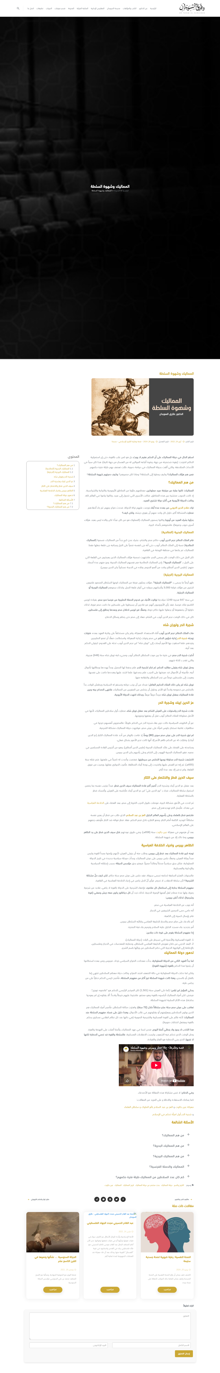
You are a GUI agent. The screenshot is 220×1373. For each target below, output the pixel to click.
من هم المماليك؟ (65, 465)
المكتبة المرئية (82, 8)
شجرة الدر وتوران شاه (63, 476)
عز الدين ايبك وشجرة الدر (62, 481)
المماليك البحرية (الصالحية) (57, 468)
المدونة (71, 8)
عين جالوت (161, 832)
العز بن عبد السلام (135, 815)
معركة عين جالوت (185, 1106)
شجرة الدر (182, 638)
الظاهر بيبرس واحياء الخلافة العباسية (56, 490)
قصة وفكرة (136, 441)
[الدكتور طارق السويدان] (192, 8)
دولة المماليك (166, 1185)
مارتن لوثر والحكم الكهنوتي (40, 1199)
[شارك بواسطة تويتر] (116, 1199)
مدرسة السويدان (113, 8)
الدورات (49, 8)
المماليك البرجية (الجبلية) (58, 472)
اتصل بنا (31, 8)
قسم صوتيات (60, 8)
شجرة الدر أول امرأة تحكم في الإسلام (172, 1114)
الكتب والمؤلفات (129, 8)
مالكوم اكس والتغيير (182, 1199)
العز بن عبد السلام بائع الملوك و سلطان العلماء (148, 1106)
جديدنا (114, 441)
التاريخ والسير (179, 1185)
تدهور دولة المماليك (63, 495)
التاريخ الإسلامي (125, 441)
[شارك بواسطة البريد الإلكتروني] (96, 1199)
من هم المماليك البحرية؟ (58, 506)
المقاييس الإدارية (97, 8)
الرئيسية (153, 8)
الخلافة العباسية (95, 802)
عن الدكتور (143, 8)
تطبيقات (40, 8)
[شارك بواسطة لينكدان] (110, 1199)
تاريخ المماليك (128, 1185)
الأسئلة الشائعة (66, 500)
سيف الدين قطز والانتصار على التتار (57, 486)
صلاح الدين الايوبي (179, 507)
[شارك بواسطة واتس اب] (103, 1199)
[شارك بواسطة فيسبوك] (123, 1199)
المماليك (118, 1185)
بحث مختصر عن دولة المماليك (147, 1185)
